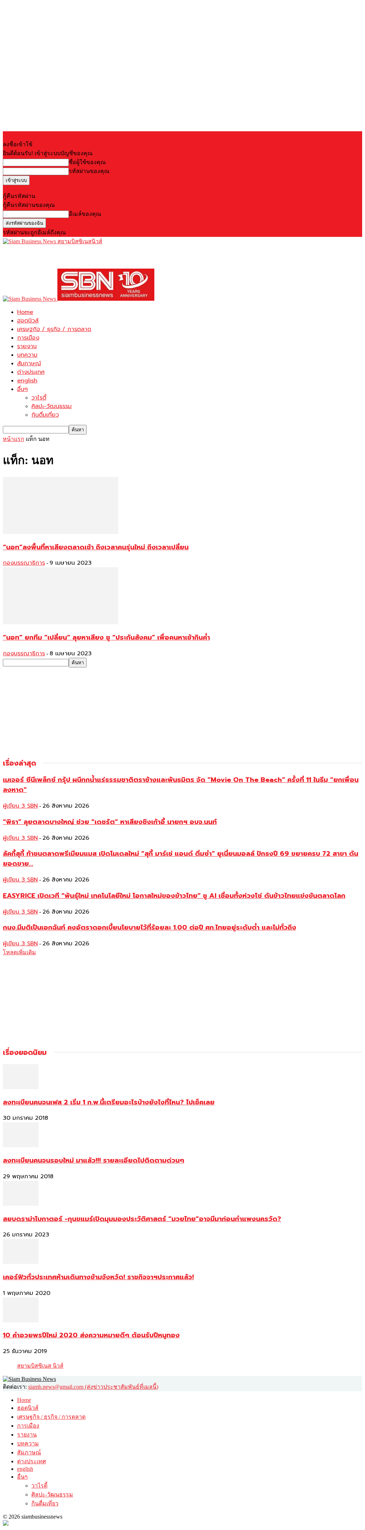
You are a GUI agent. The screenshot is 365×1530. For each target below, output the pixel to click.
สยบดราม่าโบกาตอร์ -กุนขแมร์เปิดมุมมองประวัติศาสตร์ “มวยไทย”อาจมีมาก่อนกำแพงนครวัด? (142, 1219)
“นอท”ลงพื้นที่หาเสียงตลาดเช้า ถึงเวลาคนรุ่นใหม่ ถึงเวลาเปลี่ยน (96, 547)
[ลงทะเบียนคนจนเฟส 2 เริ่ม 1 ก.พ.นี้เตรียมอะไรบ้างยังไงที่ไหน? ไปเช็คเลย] (20, 1087)
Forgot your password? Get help (39, 188)
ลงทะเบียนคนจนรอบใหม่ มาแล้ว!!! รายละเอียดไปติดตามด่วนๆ (93, 1160)
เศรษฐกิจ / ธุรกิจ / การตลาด (54, 329)
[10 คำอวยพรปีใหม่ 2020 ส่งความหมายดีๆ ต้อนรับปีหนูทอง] (20, 1320)
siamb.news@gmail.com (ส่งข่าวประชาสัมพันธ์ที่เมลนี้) (93, 1387)
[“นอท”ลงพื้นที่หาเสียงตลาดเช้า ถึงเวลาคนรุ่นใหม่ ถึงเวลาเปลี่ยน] (60, 532)
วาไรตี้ (38, 397)
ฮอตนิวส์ (27, 320)
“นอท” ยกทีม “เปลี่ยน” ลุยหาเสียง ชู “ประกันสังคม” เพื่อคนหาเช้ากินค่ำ (106, 637)
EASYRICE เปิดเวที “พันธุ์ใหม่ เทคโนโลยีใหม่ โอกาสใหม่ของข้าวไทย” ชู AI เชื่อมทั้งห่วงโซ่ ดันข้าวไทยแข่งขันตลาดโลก (174, 896)
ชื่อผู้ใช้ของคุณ (87, 162)
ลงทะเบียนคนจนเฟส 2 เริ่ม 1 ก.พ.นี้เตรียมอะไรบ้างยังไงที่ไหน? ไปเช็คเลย (109, 1102)
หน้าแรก (13, 439)
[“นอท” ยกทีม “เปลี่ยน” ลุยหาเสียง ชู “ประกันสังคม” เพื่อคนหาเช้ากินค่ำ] (60, 622)
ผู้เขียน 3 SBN (20, 806)
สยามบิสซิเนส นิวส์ (40, 1366)
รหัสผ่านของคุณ (89, 171)
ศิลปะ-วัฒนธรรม (51, 406)
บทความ (27, 355)
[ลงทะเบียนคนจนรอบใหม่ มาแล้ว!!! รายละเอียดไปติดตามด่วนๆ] (20, 1145)
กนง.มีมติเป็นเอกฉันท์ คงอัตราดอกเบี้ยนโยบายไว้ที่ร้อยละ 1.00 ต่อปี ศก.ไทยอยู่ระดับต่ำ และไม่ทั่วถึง (149, 927)
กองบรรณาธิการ (24, 563)
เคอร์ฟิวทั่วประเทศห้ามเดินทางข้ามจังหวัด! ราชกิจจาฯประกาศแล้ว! (98, 1277)
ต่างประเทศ (31, 372)
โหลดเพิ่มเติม (19, 952)
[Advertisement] (86, 256)
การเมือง (28, 338)
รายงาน (27, 346)
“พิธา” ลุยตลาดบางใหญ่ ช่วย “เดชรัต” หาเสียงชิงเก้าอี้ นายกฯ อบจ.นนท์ (110, 822)
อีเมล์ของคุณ (85, 214)
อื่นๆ (22, 389)
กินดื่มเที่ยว (45, 415)
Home (25, 312)
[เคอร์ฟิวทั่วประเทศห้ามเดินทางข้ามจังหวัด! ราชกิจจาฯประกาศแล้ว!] (20, 1262)
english (27, 380)
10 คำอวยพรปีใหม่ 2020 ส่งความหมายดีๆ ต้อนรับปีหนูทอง (91, 1335)
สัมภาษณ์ (29, 363)
